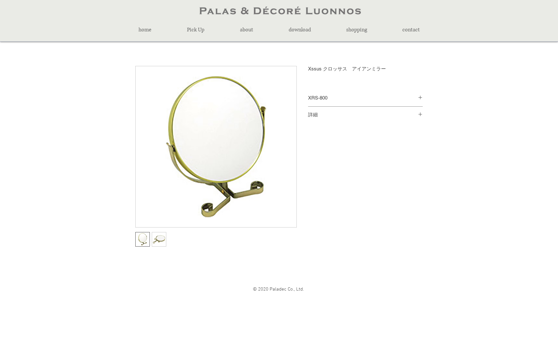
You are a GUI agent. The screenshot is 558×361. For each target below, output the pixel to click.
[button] (195, 30)
